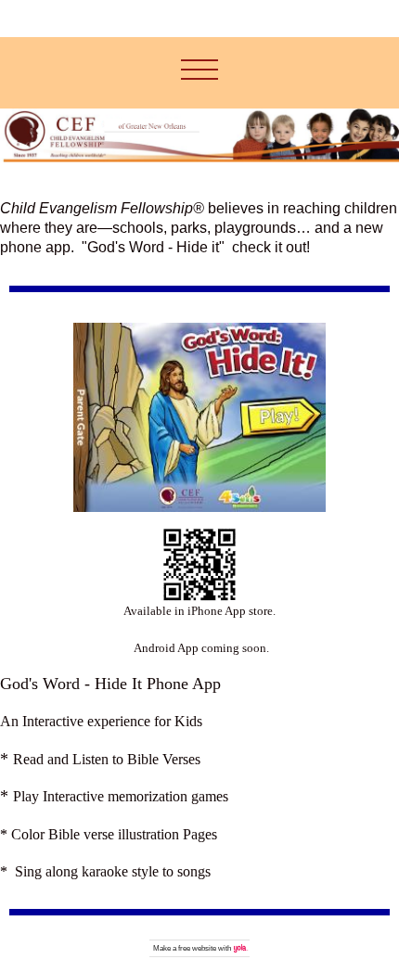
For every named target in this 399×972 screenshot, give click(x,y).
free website (197, 948)
